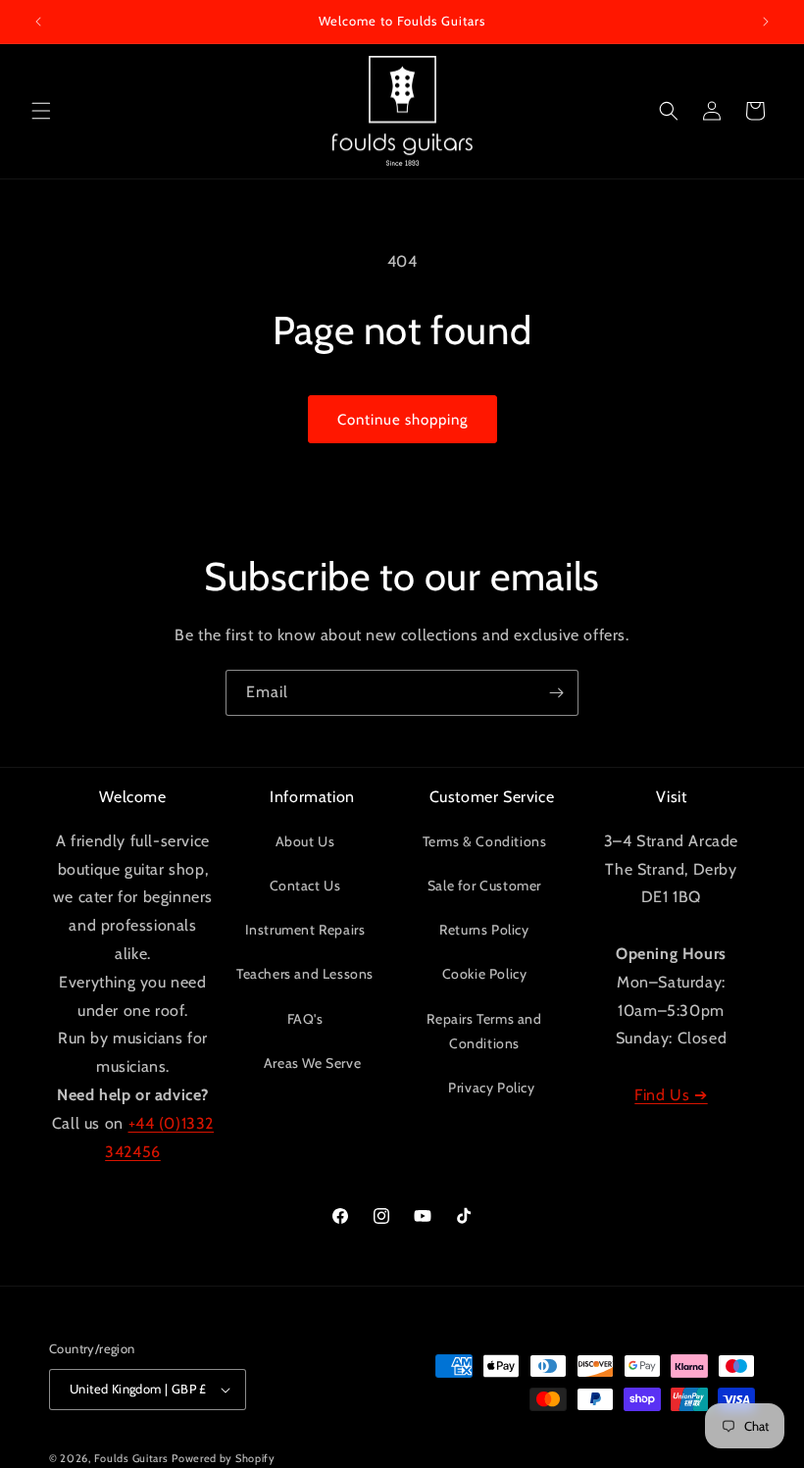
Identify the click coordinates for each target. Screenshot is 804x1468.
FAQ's (305, 1019)
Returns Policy (483, 929)
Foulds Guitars (131, 1458)
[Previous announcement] (38, 21)
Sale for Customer (484, 885)
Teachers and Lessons (305, 974)
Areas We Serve (312, 1063)
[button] (41, 110)
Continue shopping (402, 420)
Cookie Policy (485, 974)
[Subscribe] (556, 693)
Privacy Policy (491, 1087)
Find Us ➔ (670, 1095)
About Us (305, 841)
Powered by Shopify (224, 1458)
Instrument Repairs (305, 929)
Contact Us (305, 885)
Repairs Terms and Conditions (484, 1031)
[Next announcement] (765, 21)
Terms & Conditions (485, 841)
